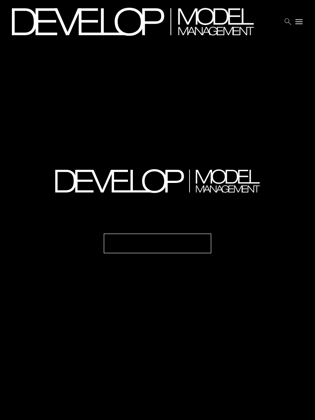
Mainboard (269, 407)
